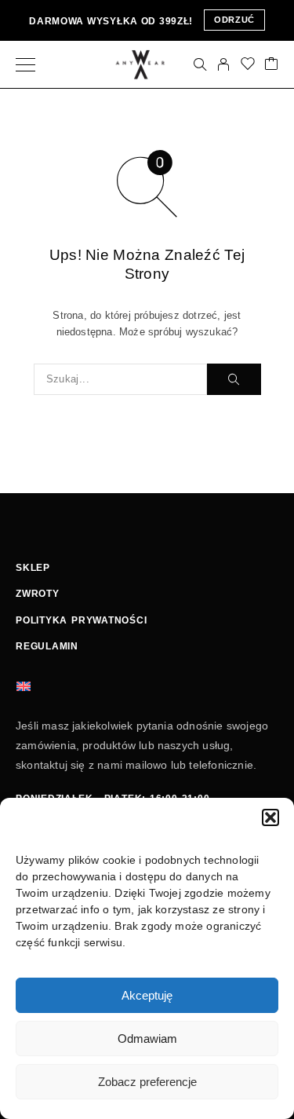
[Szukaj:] (120, 379)
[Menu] (25, 64)
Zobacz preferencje (147, 1081)
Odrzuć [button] (234, 19)
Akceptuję (147, 995)
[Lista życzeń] (248, 65)
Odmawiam (147, 1038)
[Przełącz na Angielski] (23, 686)
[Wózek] (271, 65)
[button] (270, 817)
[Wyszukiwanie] (200, 64)
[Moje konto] (223, 64)
